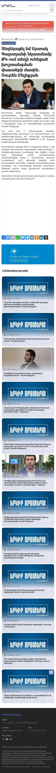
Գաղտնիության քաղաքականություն (16, 767)
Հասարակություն (26, 26)
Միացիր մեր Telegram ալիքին (24, 256)
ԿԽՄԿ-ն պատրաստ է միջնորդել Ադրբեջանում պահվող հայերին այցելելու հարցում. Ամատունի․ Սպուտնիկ (27, 23)
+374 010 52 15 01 (37, 730)
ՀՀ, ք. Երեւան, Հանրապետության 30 (20, 722)
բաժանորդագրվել (18, 260)
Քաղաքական (8, 43)
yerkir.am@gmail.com (12, 730)
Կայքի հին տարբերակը (40, 767)
